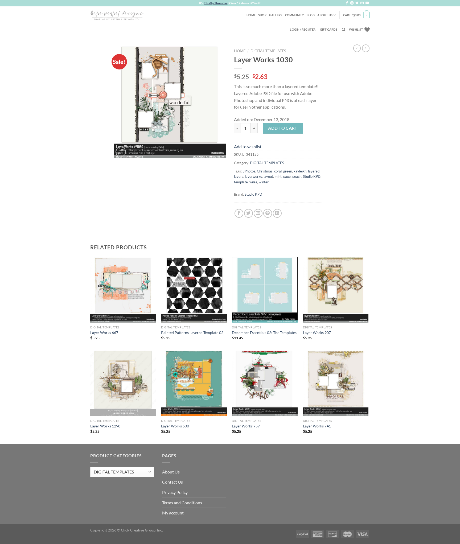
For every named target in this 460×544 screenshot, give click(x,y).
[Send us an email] (362, 3)
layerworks (253, 176)
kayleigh (300, 171)
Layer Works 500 (175, 426)
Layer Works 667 (104, 332)
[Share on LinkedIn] (277, 213)
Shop (262, 15)
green (287, 171)
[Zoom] (121, 152)
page (287, 176)
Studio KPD (312, 176)
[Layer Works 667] (123, 290)
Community (294, 15)
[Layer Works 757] (265, 383)
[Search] (343, 29)
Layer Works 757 (246, 426)
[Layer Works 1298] (123, 383)
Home (251, 15)
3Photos (249, 171)
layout (268, 176)
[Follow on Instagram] (352, 3)
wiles (253, 182)
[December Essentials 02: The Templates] (265, 290)
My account (173, 512)
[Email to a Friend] (258, 213)
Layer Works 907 (317, 332)
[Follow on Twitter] (357, 3)
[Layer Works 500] (194, 383)
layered (313, 171)
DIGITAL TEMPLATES (268, 51)
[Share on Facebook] (239, 213)
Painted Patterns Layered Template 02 (192, 332)
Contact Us (172, 481)
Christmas (265, 171)
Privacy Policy (175, 492)
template (241, 182)
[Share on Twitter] (248, 213)
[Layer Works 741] (336, 383)
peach (296, 176)
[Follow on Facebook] (346, 3)
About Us (324, 15)
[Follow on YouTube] (367, 3)
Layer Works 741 (317, 426)
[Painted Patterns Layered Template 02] (194, 290)
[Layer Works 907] (336, 290)
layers (238, 176)
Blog (311, 15)
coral (278, 171)
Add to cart (282, 127)
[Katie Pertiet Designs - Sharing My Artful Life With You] (116, 15)
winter (264, 182)
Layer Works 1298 (105, 426)
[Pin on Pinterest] (267, 213)
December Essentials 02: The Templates (264, 332)
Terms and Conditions (182, 502)
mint (278, 176)
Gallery (275, 15)
